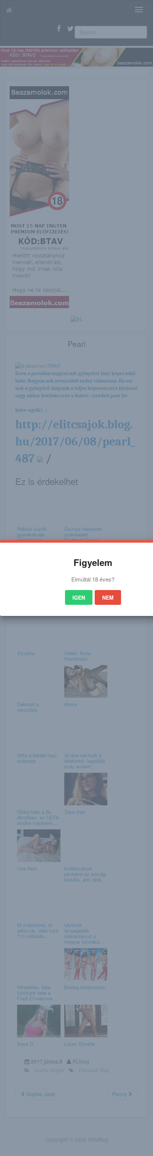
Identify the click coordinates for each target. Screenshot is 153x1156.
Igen (78, 597)
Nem (108, 597)
